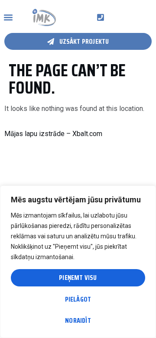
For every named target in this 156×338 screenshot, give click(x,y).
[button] (8, 17)
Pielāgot (78, 299)
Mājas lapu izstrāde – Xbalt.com (53, 134)
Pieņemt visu (78, 277)
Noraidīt (78, 320)
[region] (78, 261)
